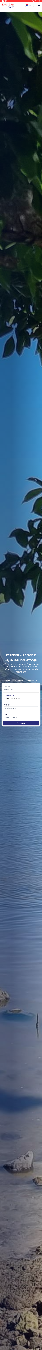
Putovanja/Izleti (32, 680)
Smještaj (7, 680)
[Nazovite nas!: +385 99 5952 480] (33, 1)
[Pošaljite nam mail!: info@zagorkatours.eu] (39, 1)
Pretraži (22, 723)
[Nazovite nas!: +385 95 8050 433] (36, 1)
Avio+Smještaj (19, 680)
